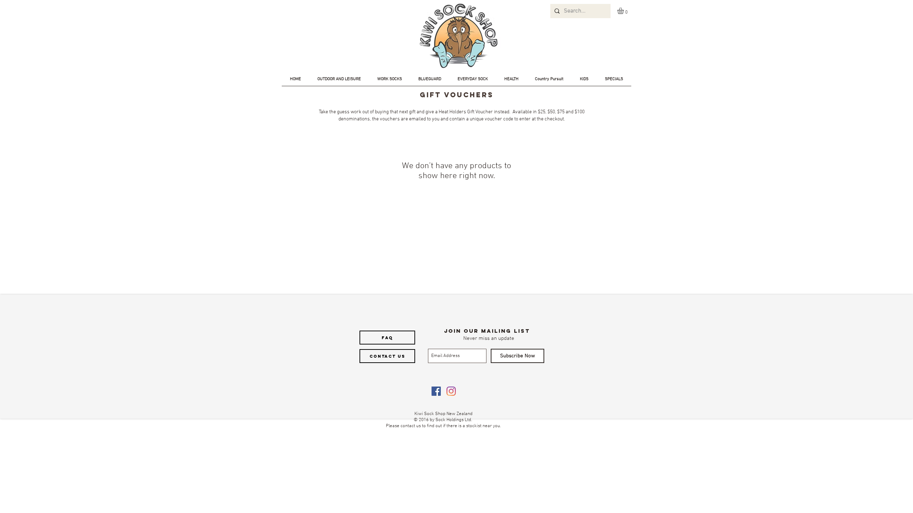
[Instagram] (451, 391)
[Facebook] (436, 391)
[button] (624, 10)
